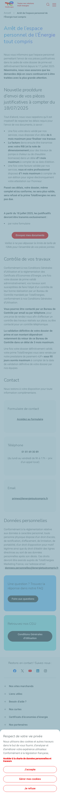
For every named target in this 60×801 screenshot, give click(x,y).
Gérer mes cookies (30, 778)
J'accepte (30, 769)
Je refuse (30, 788)
